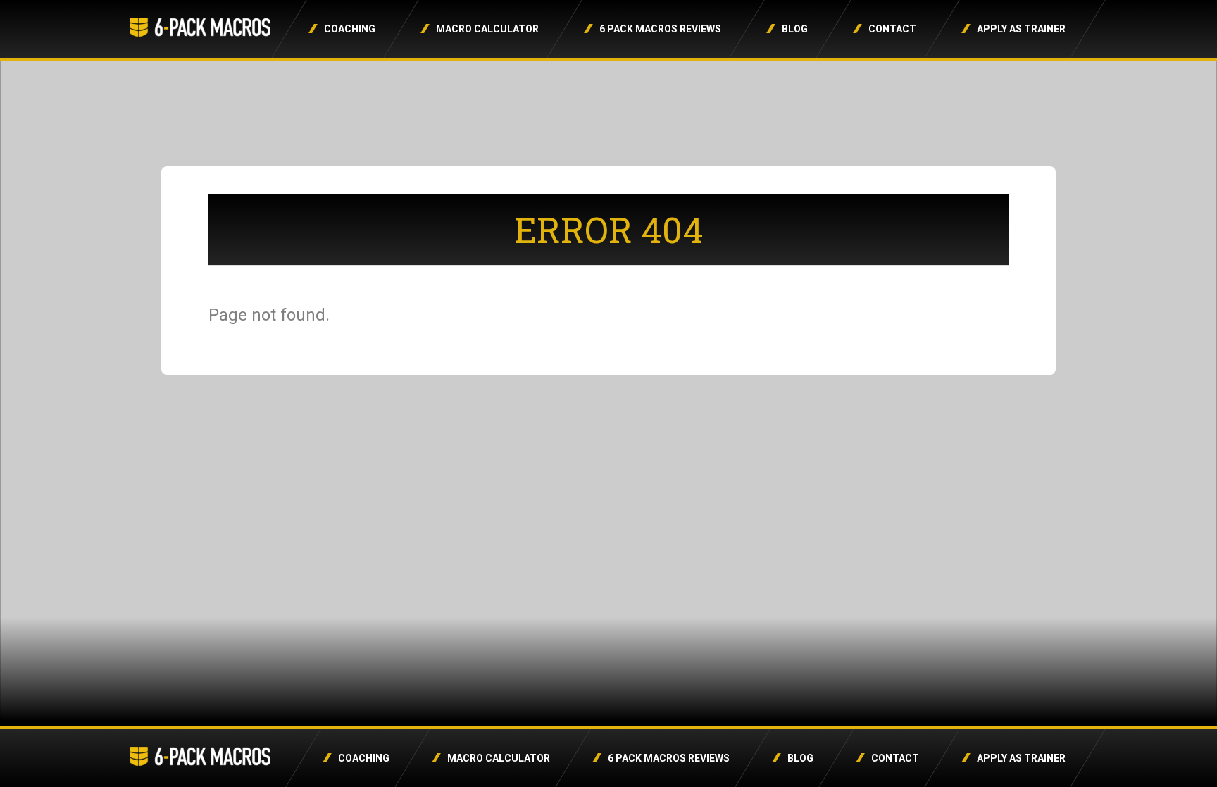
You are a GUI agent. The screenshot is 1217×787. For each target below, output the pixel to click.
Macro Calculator (487, 29)
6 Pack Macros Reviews (660, 29)
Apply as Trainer (1021, 29)
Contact (892, 29)
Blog (795, 29)
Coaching (349, 29)
